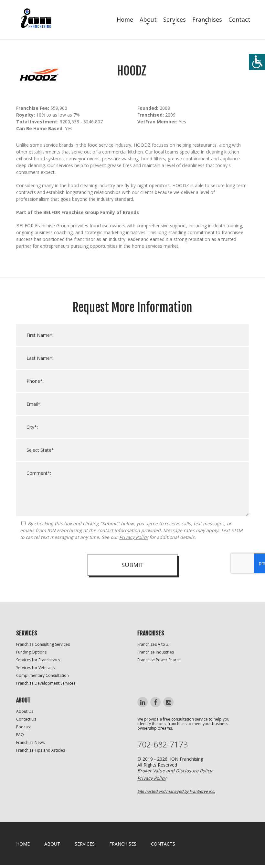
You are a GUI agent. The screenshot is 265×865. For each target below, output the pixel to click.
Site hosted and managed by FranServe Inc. (176, 791)
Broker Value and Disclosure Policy (174, 771)
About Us (24, 711)
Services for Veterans (35, 667)
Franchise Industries (155, 652)
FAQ (20, 734)
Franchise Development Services (45, 683)
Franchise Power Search (159, 660)
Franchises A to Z (153, 644)
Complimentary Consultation (42, 675)
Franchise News (30, 742)
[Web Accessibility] (257, 62)
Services (174, 19)
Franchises (207, 19)
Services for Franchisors (38, 660)
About (148, 19)
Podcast (23, 727)
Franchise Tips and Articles (40, 750)
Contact (239, 19)
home (23, 844)
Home (125, 19)
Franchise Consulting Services (43, 644)
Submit (133, 565)
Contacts (163, 844)
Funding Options (31, 652)
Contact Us (26, 719)
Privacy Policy (133, 537)
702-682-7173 (162, 744)
